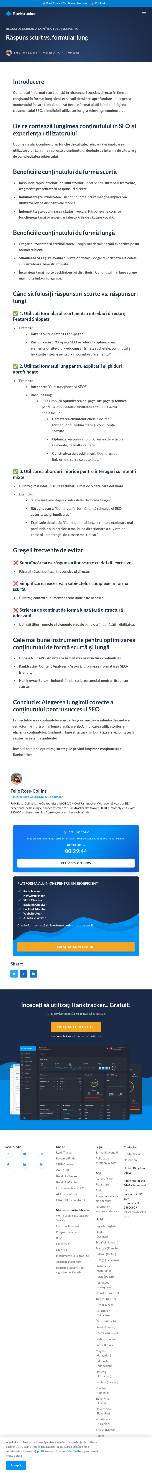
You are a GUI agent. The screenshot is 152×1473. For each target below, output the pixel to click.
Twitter (8, 1164)
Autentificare (104, 1178)
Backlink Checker (67, 1176)
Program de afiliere (68, 1232)
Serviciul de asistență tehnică (106, 1209)
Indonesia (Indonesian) (104, 1363)
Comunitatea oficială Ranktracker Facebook (41, 1154)
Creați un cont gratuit (76, 1027)
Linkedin (24, 1164)
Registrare (102, 1184)
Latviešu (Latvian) (107, 1382)
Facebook (8, 1154)
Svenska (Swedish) (107, 1293)
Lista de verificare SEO (70, 1188)
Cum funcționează (67, 1226)
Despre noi (131, 1160)
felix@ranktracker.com (135, 1214)
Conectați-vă (63, 1036)
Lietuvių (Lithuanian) (103, 1374)
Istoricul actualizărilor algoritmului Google (70, 1270)
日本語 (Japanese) (107, 1260)
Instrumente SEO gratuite (72, 1255)
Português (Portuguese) (104, 1285)
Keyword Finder (66, 1158)
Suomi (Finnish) (105, 1345)
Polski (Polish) (105, 1276)
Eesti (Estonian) (106, 1339)
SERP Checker (65, 1164)
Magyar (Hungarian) (103, 1353)
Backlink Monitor (67, 1182)
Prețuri (100, 1190)
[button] (144, 13)
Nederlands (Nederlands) (104, 1268)
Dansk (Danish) (105, 1327)
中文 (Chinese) (105, 1304)
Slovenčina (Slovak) (103, 1401)
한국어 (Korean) (106, 1429)
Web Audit (63, 1170)
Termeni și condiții (107, 1152)
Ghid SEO (62, 1249)
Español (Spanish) (107, 1242)
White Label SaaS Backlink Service (72, 1218)
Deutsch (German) (102, 1234)
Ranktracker (21, 13)
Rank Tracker (64, 1152)
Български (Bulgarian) (103, 1313)
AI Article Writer (66, 1194)
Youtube (24, 1154)
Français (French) (107, 1248)
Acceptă (16, 1465)
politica (42, 1451)
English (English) (106, 1226)
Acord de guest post (68, 1261)
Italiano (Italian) (106, 1254)
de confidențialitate (70, 1451)
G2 (41, 1164)
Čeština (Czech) (106, 1321)
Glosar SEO (63, 1244)
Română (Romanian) (103, 1390)
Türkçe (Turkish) (106, 1299)
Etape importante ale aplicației (107, 1198)
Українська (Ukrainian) (103, 1421)
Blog (59, 1238)
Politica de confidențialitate (106, 1160)
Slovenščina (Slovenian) (103, 1411)
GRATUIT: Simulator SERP (72, 1200)
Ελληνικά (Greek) (107, 1333)
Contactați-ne (132, 1154)
